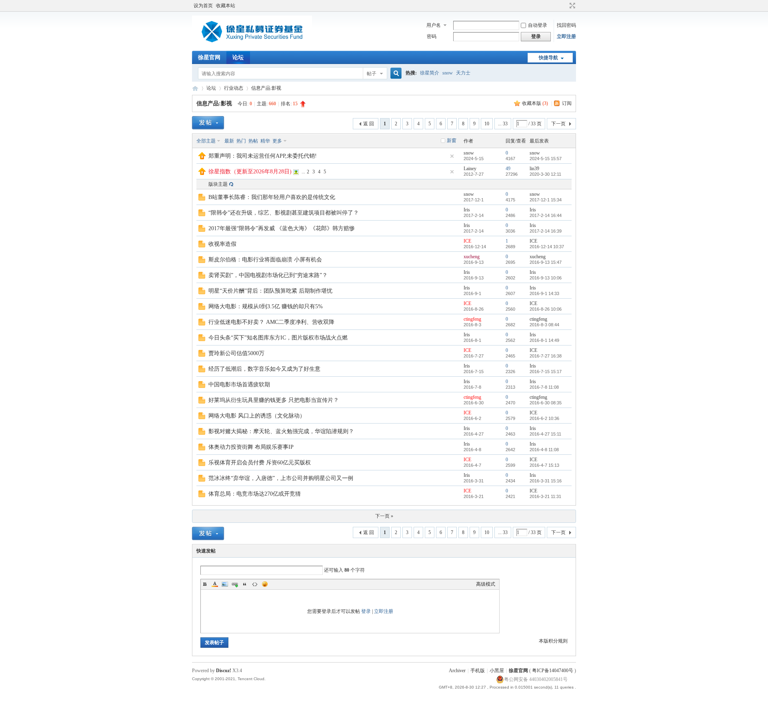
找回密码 (566, 25)
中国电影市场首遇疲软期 (239, 385)
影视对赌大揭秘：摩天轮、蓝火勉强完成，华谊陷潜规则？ (281, 431)
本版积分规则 (553, 641)
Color (215, 584)
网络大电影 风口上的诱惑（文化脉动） (256, 416)
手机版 (477, 670)
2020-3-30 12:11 (545, 174)
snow (447, 73)
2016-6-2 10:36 (544, 418)
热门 (241, 141)
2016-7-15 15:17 (546, 371)
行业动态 (233, 88)
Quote (245, 584)
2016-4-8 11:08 (544, 449)
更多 (277, 141)
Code (255, 584)
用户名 (433, 25)
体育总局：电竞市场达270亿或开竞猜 (254, 494)
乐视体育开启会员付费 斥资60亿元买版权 (259, 463)
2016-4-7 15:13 (544, 465)
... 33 (503, 124)
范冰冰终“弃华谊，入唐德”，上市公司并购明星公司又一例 (280, 478)
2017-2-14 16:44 (546, 215)
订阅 (567, 103)
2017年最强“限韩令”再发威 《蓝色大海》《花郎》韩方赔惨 (281, 228)
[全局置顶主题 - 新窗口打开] (202, 158)
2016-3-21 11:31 (545, 496)
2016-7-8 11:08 (544, 387)
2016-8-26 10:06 (546, 309)
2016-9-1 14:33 (544, 293)
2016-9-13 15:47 (546, 262)
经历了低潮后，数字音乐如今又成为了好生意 (264, 369)
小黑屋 (497, 670)
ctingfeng (472, 319)
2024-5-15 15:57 (546, 158)
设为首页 (203, 5)
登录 (366, 611)
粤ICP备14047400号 (552, 670)
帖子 (371, 73)
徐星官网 (209, 57)
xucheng (472, 256)
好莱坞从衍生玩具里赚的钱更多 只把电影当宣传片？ (273, 400)
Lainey (470, 168)
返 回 (368, 124)
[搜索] (394, 73)
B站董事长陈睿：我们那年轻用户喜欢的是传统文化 (271, 197)
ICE (467, 241)
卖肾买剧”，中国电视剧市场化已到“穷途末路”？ (268, 275)
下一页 (558, 124)
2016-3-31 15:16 (546, 480)
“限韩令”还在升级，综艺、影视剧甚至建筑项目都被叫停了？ (283, 213)
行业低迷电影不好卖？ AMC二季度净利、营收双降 (271, 322)
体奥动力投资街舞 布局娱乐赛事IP (251, 447)
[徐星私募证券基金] (252, 46)
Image (225, 584)
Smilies (265, 584)
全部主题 (206, 141)
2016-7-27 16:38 (546, 355)
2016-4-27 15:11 (545, 434)
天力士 (463, 73)
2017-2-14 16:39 (546, 231)
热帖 (253, 141)
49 (508, 168)
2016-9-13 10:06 (546, 277)
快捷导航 (548, 57)
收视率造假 (222, 244)
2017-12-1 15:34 (546, 199)
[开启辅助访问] (565, 5)
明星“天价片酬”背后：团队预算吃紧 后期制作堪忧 (270, 291)
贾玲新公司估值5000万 (236, 353)
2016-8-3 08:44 (544, 324)
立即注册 (566, 36)
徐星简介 (429, 73)
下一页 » (384, 516)
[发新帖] (208, 122)
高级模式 (485, 584)
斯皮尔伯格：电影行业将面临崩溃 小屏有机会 (265, 260)
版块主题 (218, 184)
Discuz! (223, 670)
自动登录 (537, 25)
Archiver (457, 670)
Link (235, 584)
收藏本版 (535, 103)
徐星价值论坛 (195, 88)
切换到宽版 (571, 5)
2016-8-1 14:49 (544, 340)
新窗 (451, 140)
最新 (229, 141)
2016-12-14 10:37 (547, 246)
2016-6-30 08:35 (546, 402)
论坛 (238, 57)
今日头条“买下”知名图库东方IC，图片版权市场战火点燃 (278, 338)
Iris (467, 210)
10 (486, 124)
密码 (431, 36)
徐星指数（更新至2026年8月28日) (250, 172)
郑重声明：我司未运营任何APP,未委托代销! (262, 156)
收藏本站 (225, 5)
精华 (265, 141)
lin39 (534, 168)
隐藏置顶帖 (452, 156)
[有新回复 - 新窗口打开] (201, 199)
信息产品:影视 (266, 88)
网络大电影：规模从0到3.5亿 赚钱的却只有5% (265, 306)
